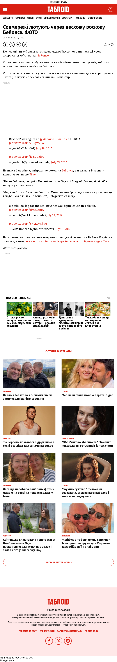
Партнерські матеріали (69, 631)
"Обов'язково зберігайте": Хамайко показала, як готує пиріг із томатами (87, 444)
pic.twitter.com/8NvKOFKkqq (28, 223)
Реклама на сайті (28, 631)
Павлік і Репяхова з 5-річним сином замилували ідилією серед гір (27, 397)
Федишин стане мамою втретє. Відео (87, 395)
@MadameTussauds (53, 139)
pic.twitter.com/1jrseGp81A (26, 210)
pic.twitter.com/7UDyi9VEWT (27, 143)
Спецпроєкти (94, 18)
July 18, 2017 (44, 148)
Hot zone (80, 18)
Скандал (20, 18)
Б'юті (39, 18)
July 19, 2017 (59, 162)
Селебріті (8, 18)
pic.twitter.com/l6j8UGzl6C (26, 156)
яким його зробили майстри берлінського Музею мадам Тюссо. (68, 241)
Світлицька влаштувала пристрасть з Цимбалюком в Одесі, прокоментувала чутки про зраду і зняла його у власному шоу (29, 545)
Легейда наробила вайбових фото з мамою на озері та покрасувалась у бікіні (28, 492)
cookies (28, 657)
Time (32, 174)
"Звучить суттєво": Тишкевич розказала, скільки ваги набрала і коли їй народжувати (85, 492)
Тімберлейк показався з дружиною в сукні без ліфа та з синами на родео (29, 444)
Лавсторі (67, 18)
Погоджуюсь (7, 660)
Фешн (30, 18)
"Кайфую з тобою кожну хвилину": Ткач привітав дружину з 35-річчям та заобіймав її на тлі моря (86, 543)
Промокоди (91, 631)
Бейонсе (43, 55)
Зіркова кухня (52, 18)
